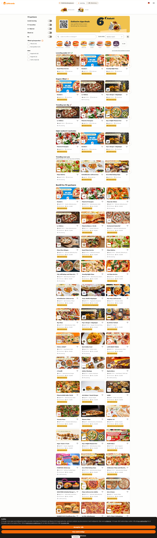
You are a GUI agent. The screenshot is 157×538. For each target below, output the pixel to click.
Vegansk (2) (33, 57)
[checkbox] (59, 44)
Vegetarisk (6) (34, 53)
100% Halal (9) (34, 60)
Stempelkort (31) (35, 47)
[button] (8, 3)
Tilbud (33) (33, 44)
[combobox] (78, 37)
